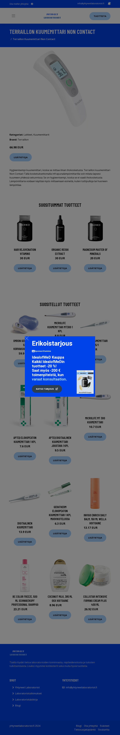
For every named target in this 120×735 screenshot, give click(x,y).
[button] (47, 389)
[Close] (27, 338)
